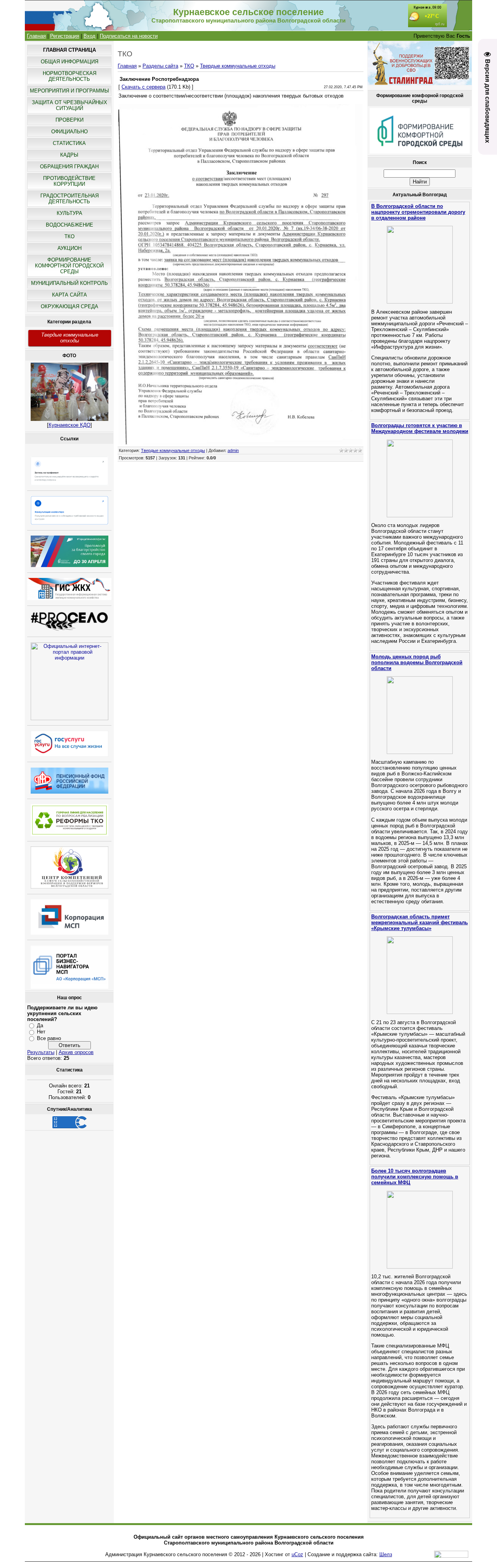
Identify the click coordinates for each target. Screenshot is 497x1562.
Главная (36, 36)
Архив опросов (76, 1052)
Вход (89, 36)
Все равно (49, 1038)
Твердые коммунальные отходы (69, 338)
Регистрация (64, 36)
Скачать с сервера (143, 87)
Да (40, 1025)
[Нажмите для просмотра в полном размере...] (240, 443)
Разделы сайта (160, 66)
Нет (41, 1032)
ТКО (189, 66)
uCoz (297, 1554)
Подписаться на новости (129, 36)
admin (233, 450)
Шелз (385, 1554)
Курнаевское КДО (69, 425)
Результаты (40, 1052)
